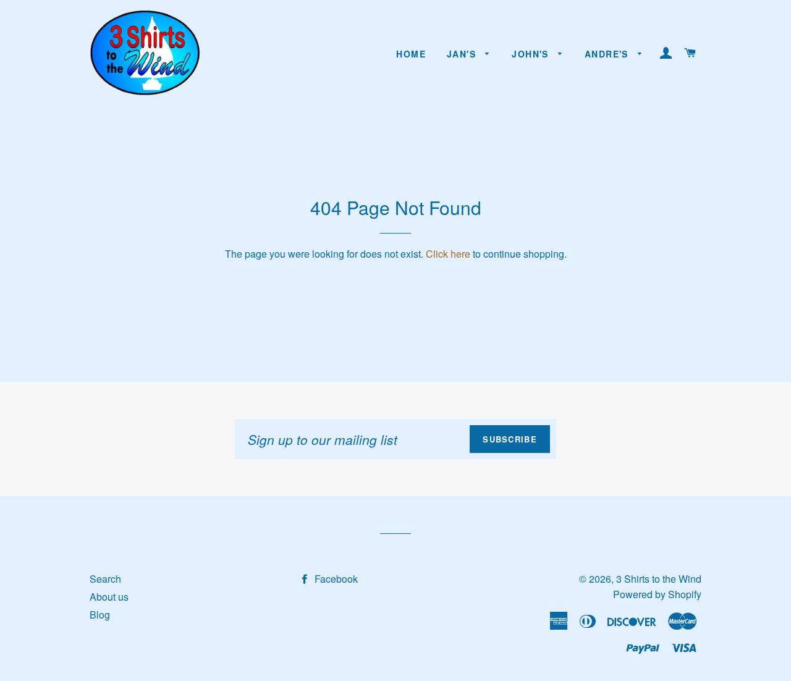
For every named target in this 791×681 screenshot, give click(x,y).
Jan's (463, 54)
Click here (448, 254)
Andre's (608, 54)
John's (532, 54)
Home (411, 54)
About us (109, 597)
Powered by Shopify (657, 594)
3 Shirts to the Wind (658, 579)
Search (105, 579)
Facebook (335, 579)
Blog (100, 614)
